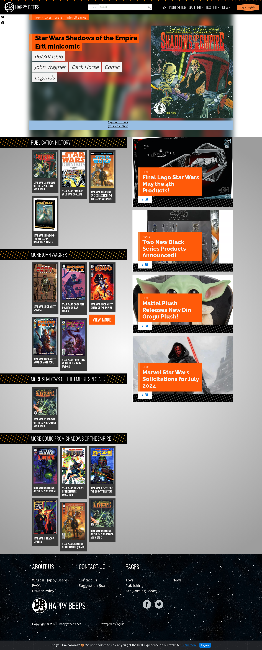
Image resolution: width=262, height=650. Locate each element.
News (226, 7)
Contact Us (88, 580)
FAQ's (36, 585)
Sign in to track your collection (118, 124)
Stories (48, 17)
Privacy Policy (43, 590)
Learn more (189, 645)
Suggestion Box (92, 585)
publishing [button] (177, 7)
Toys (162, 7)
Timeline (58, 17)
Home (37, 17)
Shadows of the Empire (75, 17)
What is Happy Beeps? (50, 580)
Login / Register (248, 7)
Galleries (196, 7)
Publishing (134, 585)
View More (102, 319)
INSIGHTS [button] (212, 7)
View (145, 199)
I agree (205, 645)
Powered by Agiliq (112, 624)
